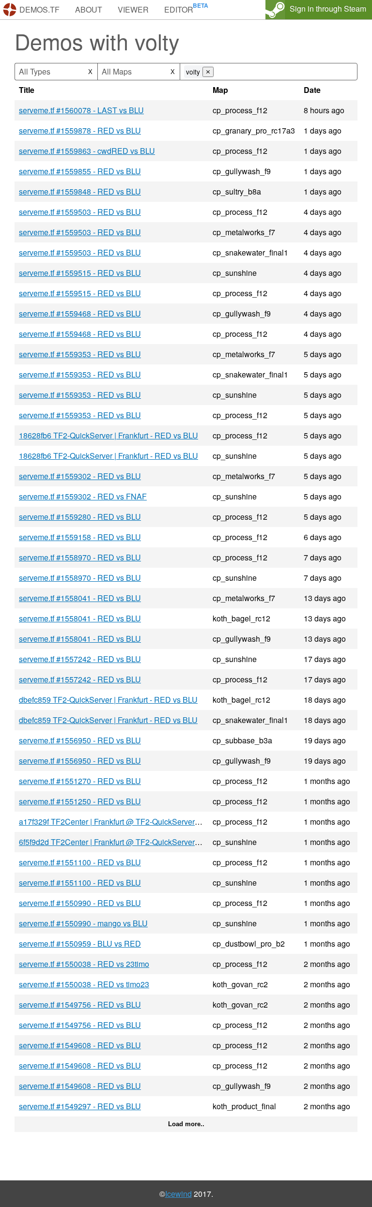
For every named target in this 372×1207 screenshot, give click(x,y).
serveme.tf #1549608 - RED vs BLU (80, 1045)
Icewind (178, 1193)
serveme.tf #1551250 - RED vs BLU (80, 801)
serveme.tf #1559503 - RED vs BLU (80, 211)
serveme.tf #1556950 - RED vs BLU (80, 740)
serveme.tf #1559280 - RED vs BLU (80, 516)
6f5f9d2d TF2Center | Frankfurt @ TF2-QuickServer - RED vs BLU (132, 841)
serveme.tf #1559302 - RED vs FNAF (83, 496)
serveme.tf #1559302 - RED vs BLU (80, 476)
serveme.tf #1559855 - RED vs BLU (80, 171)
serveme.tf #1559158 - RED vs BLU (80, 537)
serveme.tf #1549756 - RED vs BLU (80, 1004)
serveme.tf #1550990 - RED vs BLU (80, 902)
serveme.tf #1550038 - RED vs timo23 (84, 984)
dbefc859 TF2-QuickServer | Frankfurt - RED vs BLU (108, 699)
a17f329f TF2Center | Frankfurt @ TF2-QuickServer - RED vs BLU (132, 821)
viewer (133, 9)
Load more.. (186, 1124)
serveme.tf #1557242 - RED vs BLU (80, 658)
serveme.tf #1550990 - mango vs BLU (83, 923)
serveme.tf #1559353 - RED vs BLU (80, 354)
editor (178, 9)
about (88, 9)
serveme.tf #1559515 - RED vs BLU (80, 272)
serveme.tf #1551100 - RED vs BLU (80, 862)
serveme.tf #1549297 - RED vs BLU (80, 1106)
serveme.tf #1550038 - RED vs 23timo (84, 963)
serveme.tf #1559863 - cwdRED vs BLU (87, 150)
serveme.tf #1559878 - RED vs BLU (80, 130)
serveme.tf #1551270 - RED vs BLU (80, 780)
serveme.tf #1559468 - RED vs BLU (80, 313)
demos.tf (39, 9)
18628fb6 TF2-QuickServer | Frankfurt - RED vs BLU (108, 435)
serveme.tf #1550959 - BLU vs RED (80, 943)
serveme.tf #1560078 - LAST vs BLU (81, 110)
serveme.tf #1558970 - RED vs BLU (80, 557)
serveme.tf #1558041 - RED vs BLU (80, 598)
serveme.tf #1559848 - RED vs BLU (80, 191)
